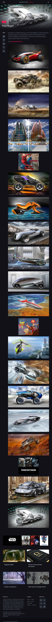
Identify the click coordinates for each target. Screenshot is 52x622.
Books (32, 601)
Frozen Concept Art (10, 587)
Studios (29, 605)
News (28, 601)
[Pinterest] (3, 40)
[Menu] (4, 2)
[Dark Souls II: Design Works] (38, 578)
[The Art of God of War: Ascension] (38, 556)
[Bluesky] (3, 36)
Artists (4, 21)
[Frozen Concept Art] (14, 578)
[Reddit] (3, 43)
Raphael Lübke (8, 565)
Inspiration (29, 603)
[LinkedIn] (3, 51)
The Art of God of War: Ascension (35, 565)
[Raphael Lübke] (14, 556)
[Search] (48, 2)
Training (34, 605)
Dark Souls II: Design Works (37, 587)
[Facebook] (3, 47)
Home (28, 599)
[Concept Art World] (26, 2)
